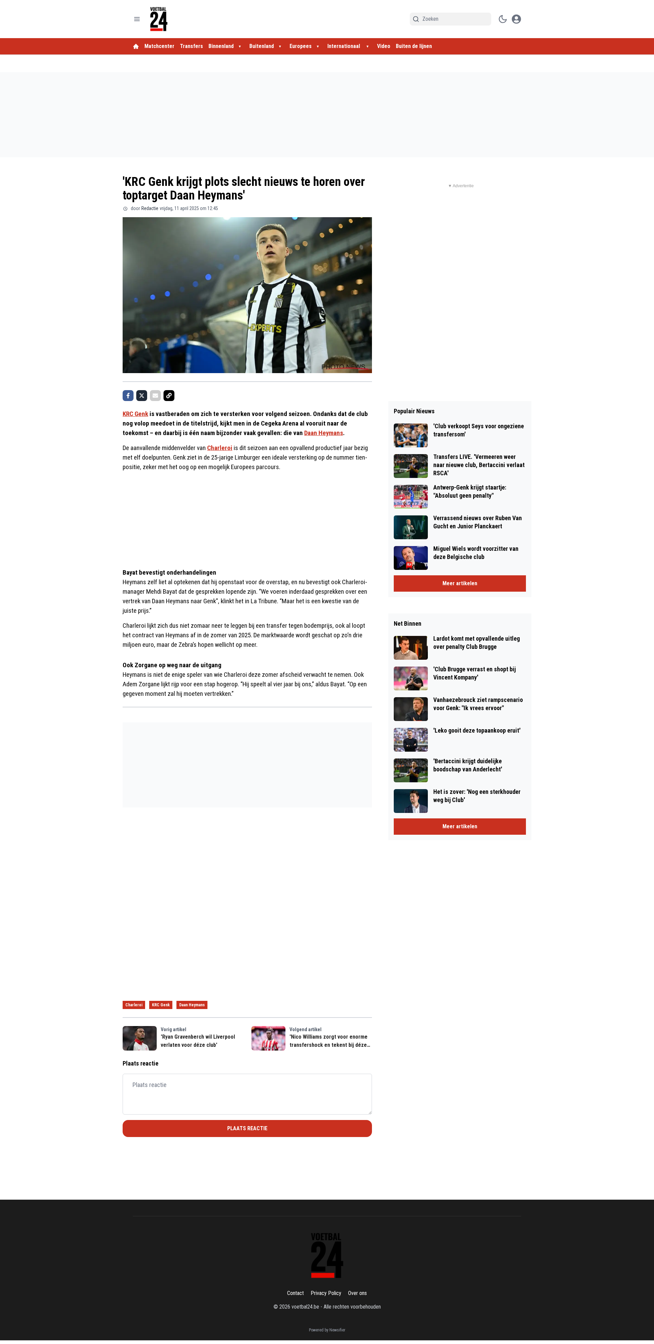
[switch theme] (503, 19)
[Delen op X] (141, 395)
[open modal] (516, 19)
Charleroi (219, 448)
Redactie (149, 208)
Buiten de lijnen (414, 46)
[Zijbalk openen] (137, 19)
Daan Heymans (323, 433)
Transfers (191, 46)
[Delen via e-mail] (155, 395)
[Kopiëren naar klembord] (169, 395)
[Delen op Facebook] (128, 395)
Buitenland (261, 46)
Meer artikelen (459, 583)
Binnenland (221, 46)
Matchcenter (159, 46)
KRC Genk (135, 414)
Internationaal (344, 46)
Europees (301, 46)
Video (383, 46)
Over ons (357, 1293)
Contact (295, 1293)
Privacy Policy (326, 1293)
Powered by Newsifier (327, 1330)
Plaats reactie (247, 1128)
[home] (136, 46)
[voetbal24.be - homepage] (158, 19)
